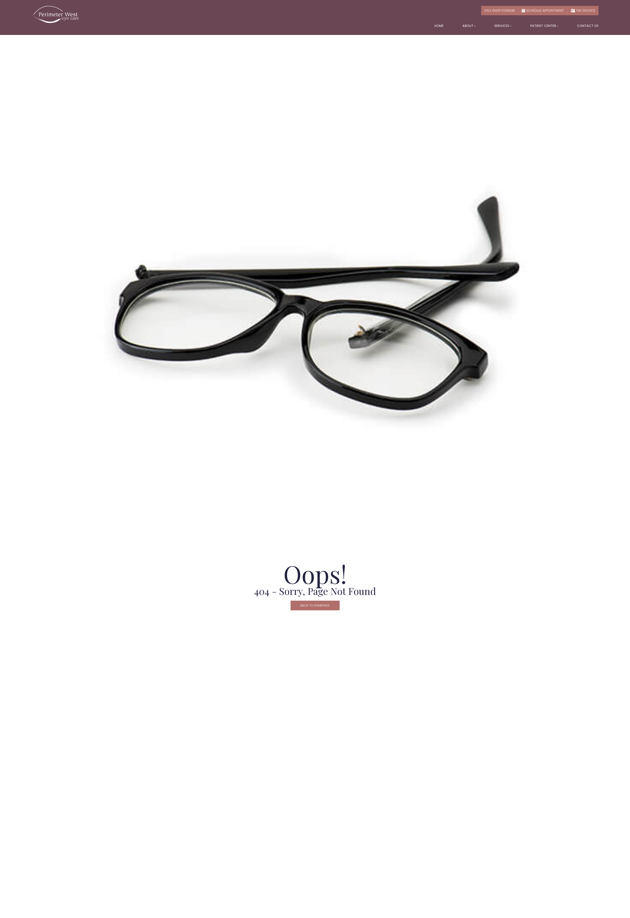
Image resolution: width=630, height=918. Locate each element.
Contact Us (587, 26)
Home (439, 26)
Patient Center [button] (543, 26)
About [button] (467, 26)
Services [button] (501, 26)
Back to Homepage (315, 605)
